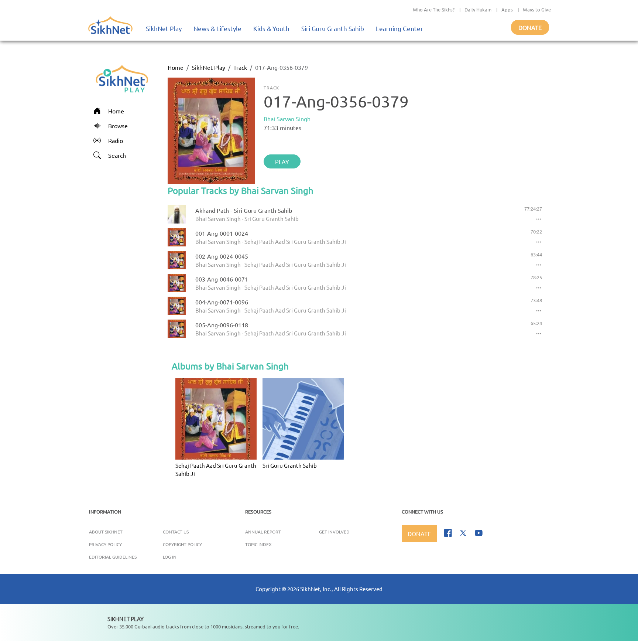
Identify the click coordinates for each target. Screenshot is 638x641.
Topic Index (258, 544)
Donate (530, 27)
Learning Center (399, 28)
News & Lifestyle (217, 28)
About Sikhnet (106, 532)
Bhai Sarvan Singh (287, 118)
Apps (507, 9)
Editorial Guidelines (113, 557)
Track (240, 67)
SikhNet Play (164, 28)
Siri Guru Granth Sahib (332, 28)
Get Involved (334, 532)
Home (175, 67)
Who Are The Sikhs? (434, 9)
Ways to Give (537, 9)
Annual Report (263, 532)
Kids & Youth (271, 28)
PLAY (282, 161)
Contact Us (176, 532)
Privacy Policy (105, 544)
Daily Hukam (477, 9)
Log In (169, 557)
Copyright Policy (182, 544)
